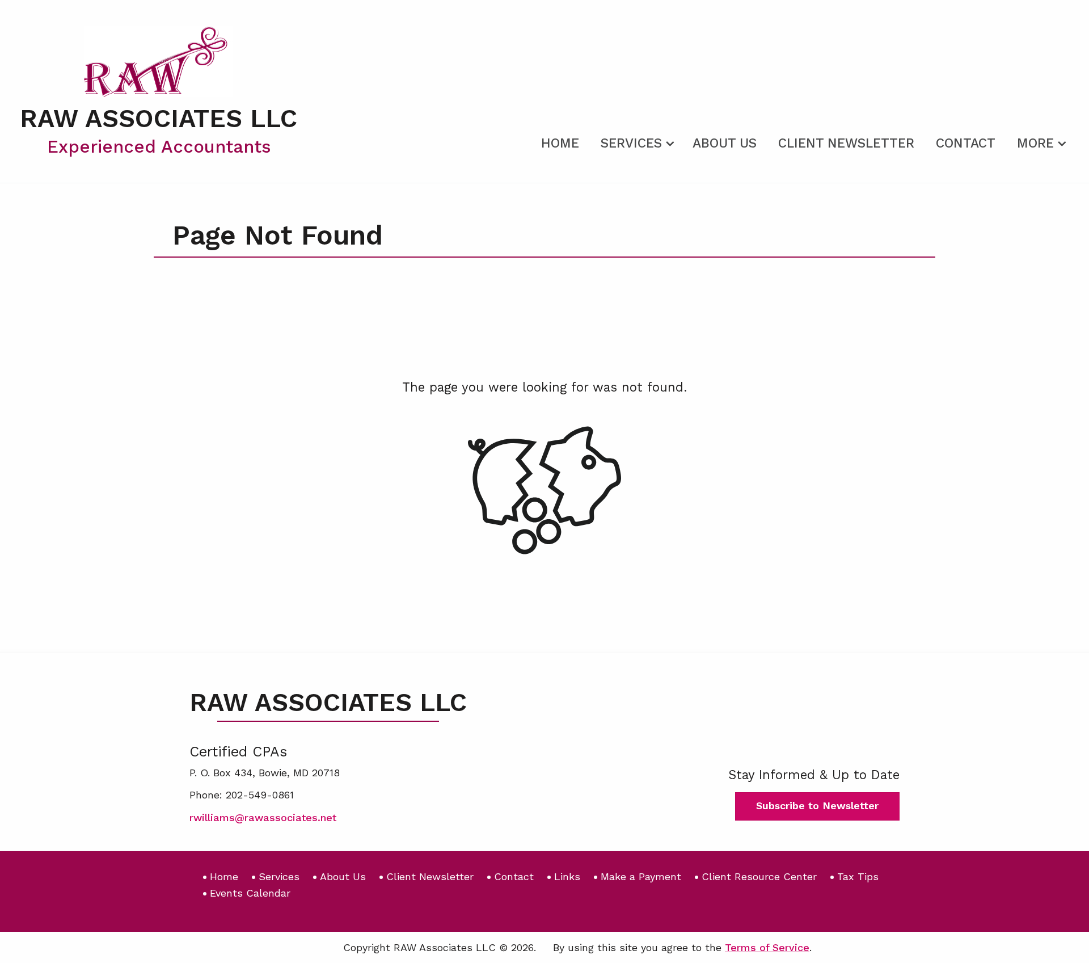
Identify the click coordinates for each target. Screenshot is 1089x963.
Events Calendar (250, 893)
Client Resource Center (759, 876)
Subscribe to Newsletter (817, 805)
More (1035, 143)
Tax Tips (858, 876)
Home (560, 143)
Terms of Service (767, 947)
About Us (725, 143)
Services (631, 143)
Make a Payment (641, 876)
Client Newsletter (846, 143)
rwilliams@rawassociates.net (262, 817)
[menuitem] (560, 141)
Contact (965, 143)
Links (567, 876)
